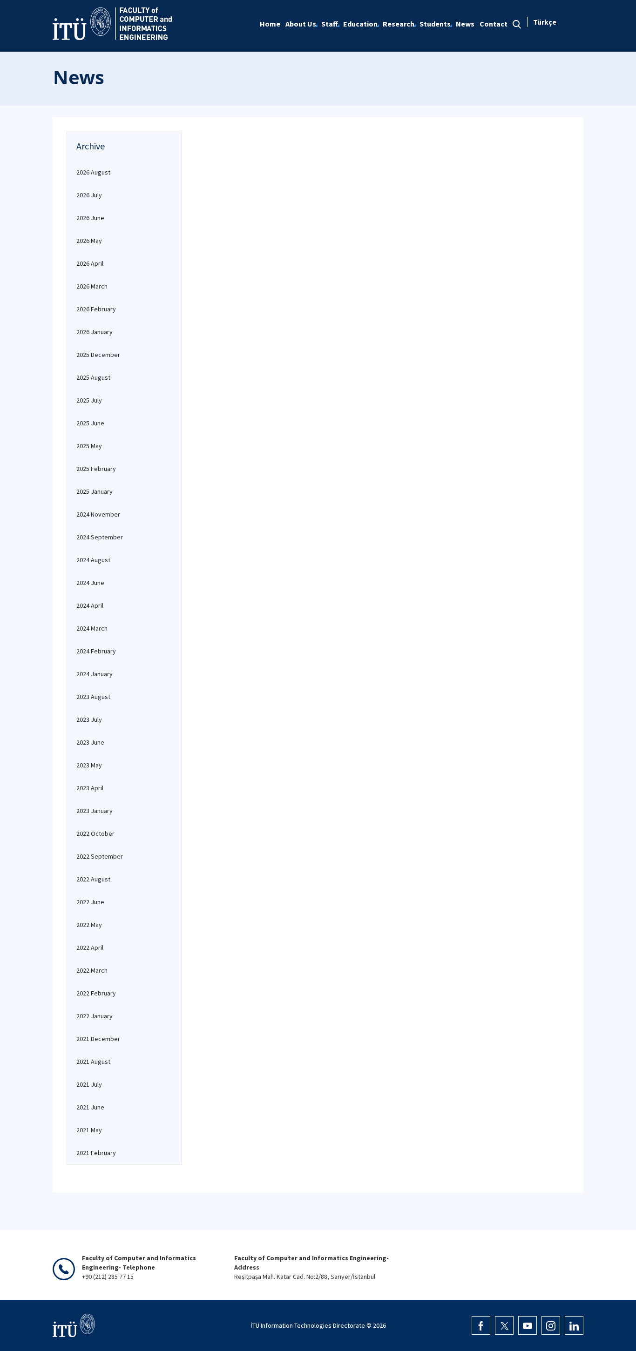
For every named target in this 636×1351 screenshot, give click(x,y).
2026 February (96, 309)
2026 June (90, 218)
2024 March (92, 628)
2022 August (93, 879)
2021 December (98, 1039)
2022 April (89, 947)
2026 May (89, 240)
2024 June (90, 582)
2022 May (89, 925)
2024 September (99, 537)
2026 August (93, 172)
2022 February (96, 993)
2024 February (96, 651)
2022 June (90, 902)
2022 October (95, 833)
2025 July (89, 400)
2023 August (93, 696)
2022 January (94, 1016)
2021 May (89, 1130)
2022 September (99, 856)
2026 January (94, 332)
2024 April (89, 605)
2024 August (93, 560)
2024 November (98, 514)
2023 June (90, 742)
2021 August (93, 1061)
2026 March (92, 286)
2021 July (89, 1084)
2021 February (96, 1153)
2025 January (94, 491)
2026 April (89, 263)
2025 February (96, 468)
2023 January (94, 811)
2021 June (90, 1107)
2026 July (89, 195)
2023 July (89, 719)
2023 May (89, 765)
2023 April (89, 788)
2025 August (93, 377)
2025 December (98, 354)
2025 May (89, 446)
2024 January (94, 674)
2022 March (92, 970)
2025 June (90, 423)
